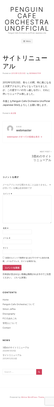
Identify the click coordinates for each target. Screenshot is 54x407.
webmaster (35, 73)
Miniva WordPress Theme (32, 397)
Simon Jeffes (9, 309)
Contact (7, 327)
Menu (28, 41)
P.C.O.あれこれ (10, 318)
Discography (9, 313)
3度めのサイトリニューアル (41, 156)
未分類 (13, 113)
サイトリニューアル (12, 355)
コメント (7, 193)
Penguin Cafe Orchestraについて (19, 304)
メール (6, 238)
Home (6, 299)
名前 (5, 228)
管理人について (10, 323)
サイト (5, 248)
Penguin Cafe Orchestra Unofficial (27, 19)
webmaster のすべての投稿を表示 (23, 136)
